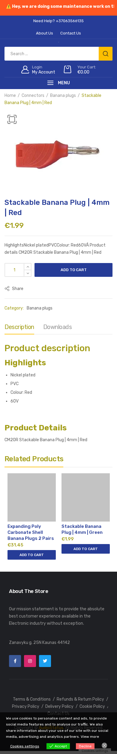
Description (19, 327)
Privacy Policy (25, 706)
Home (10, 95)
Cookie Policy (92, 706)
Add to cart (74, 270)
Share (17, 288)
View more (90, 737)
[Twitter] (45, 661)
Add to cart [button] (32, 555)
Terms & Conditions (32, 699)
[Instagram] (30, 661)
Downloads (57, 327)
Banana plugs (63, 95)
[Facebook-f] (15, 661)
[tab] (19, 328)
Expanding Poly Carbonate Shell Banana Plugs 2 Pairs (31, 532)
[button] (12, 119)
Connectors (33, 95)
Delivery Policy (59, 706)
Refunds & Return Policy (80, 699)
